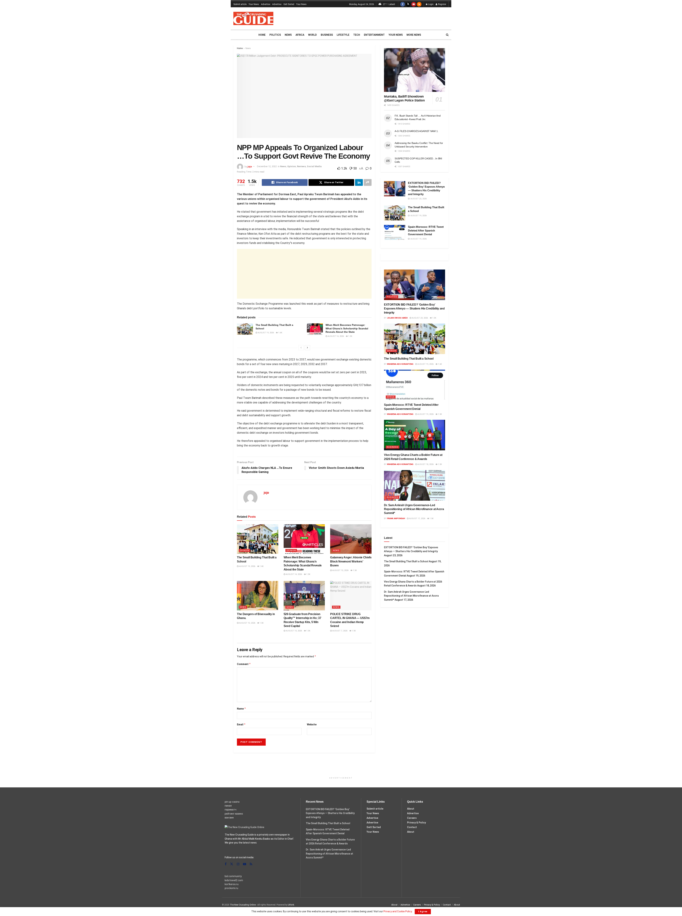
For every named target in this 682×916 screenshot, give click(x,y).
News (288, 34)
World (312, 34)
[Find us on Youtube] (413, 4)
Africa (300, 34)
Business (327, 34)
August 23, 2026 (419, 318)
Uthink (291, 905)
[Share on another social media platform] (368, 182)
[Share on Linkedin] (359, 182)
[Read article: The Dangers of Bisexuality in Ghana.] (257, 595)
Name (241, 708)
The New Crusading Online (243, 905)
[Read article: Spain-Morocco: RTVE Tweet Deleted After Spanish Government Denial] (394, 232)
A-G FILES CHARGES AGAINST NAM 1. (416, 131)
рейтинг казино (234, 813)
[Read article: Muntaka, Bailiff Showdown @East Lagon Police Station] (414, 70)
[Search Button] (447, 34)
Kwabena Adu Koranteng (400, 364)
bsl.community (233, 876)
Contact (412, 827)
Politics (275, 34)
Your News (254, 4)
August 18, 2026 (425, 464)
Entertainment (374, 34)
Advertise (265, 4)
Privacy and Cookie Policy (397, 911)
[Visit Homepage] (253, 18)
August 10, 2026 (340, 570)
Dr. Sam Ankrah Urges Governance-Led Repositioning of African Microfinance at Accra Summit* (414, 509)
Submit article (240, 4)
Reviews (301, 166)
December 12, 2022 (267, 166)
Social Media (314, 166)
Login (431, 4)
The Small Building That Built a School (409, 358)
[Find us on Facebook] (402, 4)
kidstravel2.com (234, 880)
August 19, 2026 (265, 333)
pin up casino (232, 801)
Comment (244, 664)
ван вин (229, 817)
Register (442, 4)
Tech (356, 34)
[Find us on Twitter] (408, 4)
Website (311, 724)
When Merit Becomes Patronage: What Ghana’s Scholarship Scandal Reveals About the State (347, 328)
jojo (250, 166)
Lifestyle (343, 34)
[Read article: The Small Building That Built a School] (245, 329)
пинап (228, 805)
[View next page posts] (307, 347)
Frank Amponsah (396, 518)
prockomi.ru (231, 888)
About (410, 808)
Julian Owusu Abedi (397, 318)
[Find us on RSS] (419, 4)
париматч (230, 809)
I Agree (422, 911)
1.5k (350, 336)
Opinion (291, 166)
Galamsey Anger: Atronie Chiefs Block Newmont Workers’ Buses (350, 561)
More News (414, 34)
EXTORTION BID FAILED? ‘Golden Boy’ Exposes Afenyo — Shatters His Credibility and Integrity (414, 308)
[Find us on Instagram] (238, 864)
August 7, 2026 (339, 631)
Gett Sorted (288, 4)
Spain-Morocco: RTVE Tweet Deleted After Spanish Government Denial (426, 230)
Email (241, 724)
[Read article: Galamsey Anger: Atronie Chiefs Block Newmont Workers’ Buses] (351, 539)
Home (262, 34)
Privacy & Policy (416, 822)
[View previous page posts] (301, 347)
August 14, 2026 (335, 336)
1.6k (280, 333)
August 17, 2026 (416, 518)
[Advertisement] (384, 18)
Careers (412, 818)
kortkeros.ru (232, 884)
